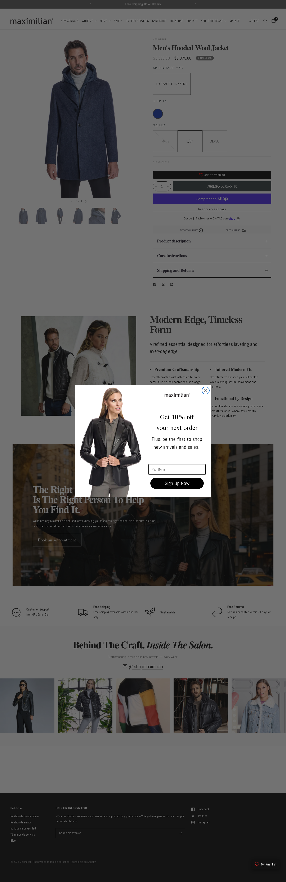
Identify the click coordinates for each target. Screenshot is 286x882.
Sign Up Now (177, 483)
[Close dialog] (205, 390)
